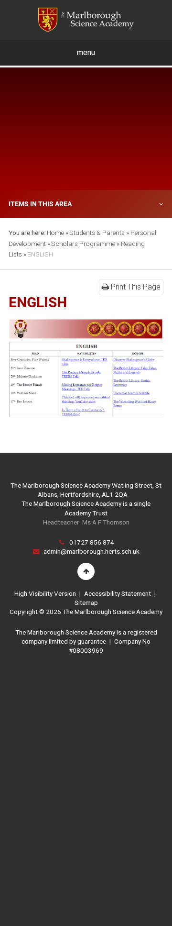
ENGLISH (40, 254)
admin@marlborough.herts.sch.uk (91, 551)
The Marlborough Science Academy (86, 20)
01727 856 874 (91, 542)
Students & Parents (97, 232)
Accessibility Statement (117, 593)
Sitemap (86, 602)
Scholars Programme (83, 243)
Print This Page (135, 286)
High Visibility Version (45, 593)
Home (55, 232)
